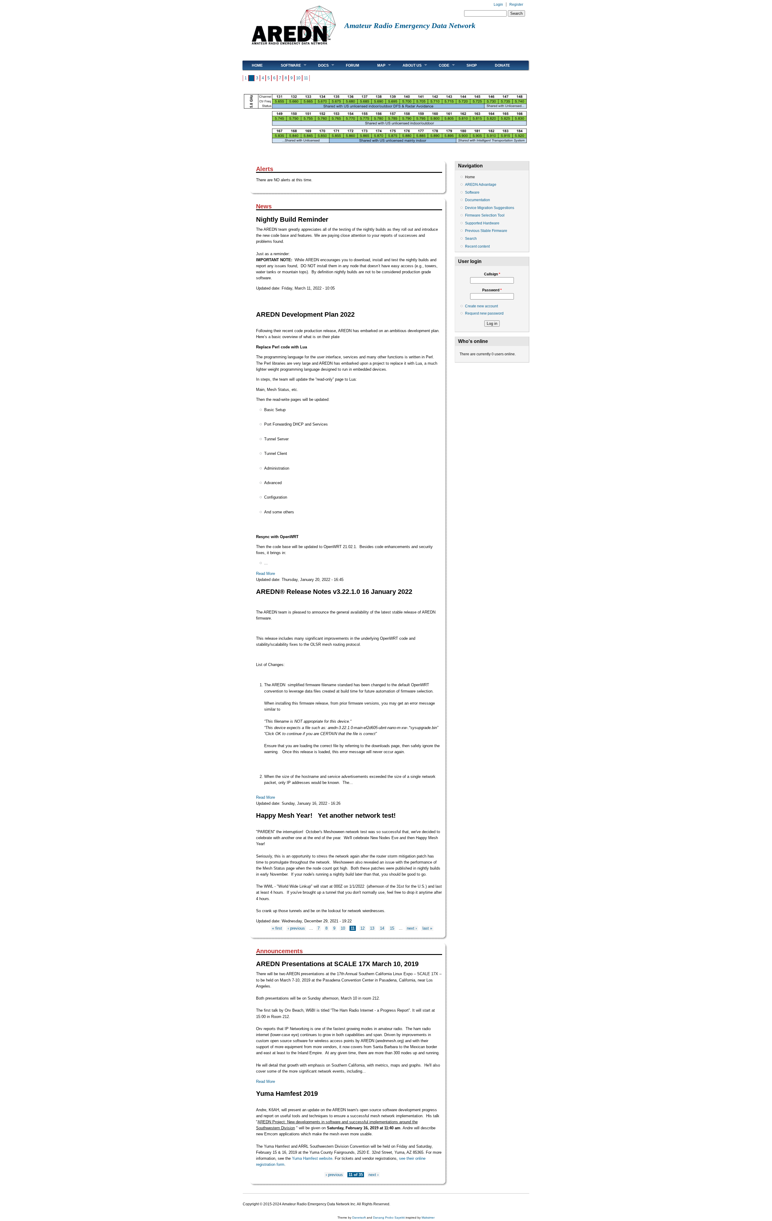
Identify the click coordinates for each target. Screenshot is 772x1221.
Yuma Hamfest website (312, 1158)
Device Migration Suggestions (489, 208)
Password (492, 290)
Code (439, 65)
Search (471, 238)
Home (257, 65)
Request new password (484, 313)
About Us (408, 65)
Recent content (477, 246)
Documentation (477, 200)
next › (412, 928)
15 (392, 928)
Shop (472, 65)
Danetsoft (359, 1217)
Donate (502, 65)
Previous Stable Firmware (486, 231)
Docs (319, 65)
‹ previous (296, 928)
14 (382, 928)
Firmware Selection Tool (485, 215)
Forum (352, 65)
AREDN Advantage (480, 184)
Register (516, 4)
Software (286, 65)
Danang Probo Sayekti (389, 1217)
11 (306, 78)
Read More (265, 573)
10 (298, 78)
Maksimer (428, 1217)
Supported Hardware (482, 223)
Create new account (481, 306)
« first (277, 928)
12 (362, 928)
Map (376, 65)
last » (427, 928)
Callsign (492, 274)
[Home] (293, 47)
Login (498, 4)
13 (372, 928)
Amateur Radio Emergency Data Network (410, 25)
